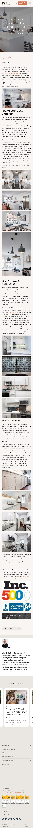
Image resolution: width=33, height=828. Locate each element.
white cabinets (11, 294)
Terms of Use (5, 823)
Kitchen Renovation (8, 760)
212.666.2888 (17, 3)
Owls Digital (27, 825)
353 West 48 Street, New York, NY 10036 (13, 791)
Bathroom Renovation (8, 756)
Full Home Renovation (8, 749)
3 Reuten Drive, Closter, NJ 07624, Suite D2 (13, 792)
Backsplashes (14, 312)
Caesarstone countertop (17, 126)
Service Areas (6, 764)
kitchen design (9, 451)
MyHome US (6, 745)
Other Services (6, 753)
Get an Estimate (22, 3)
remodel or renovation (12, 73)
